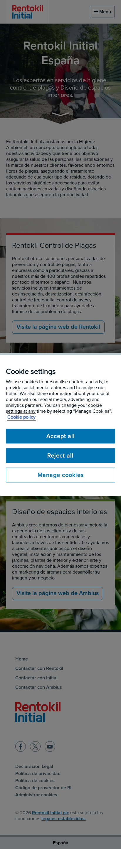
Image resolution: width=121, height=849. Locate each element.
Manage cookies (61, 475)
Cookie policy (21, 417)
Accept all (60, 436)
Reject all (60, 455)
